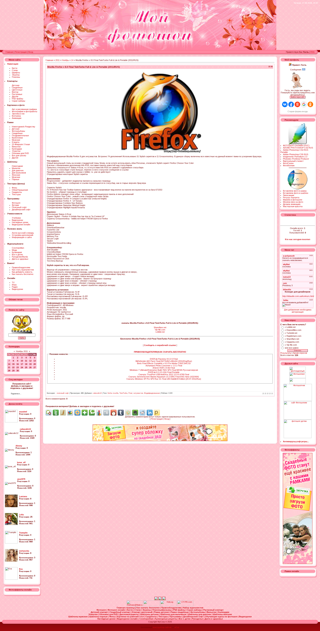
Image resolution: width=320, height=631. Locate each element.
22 (13, 367)
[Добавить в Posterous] (157, 413)
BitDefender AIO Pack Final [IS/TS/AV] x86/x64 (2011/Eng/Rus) (164, 361)
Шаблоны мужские (78, 616)
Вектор (15, 92)
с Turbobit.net (291, 333)
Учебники (16, 218)
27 (35, 367)
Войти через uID (297, 97)
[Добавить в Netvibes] (85, 413)
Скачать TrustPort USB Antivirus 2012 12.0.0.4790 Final (164, 374)
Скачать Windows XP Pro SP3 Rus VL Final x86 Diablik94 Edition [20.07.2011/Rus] (163, 379)
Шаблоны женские (222, 614)
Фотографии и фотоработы (24, 111)
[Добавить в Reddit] (142, 413)
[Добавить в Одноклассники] (128, 413)
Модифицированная (152, 393)
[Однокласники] (29, 394)
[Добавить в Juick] (63, 413)
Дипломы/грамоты (129, 614)
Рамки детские (161, 612)
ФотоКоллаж (288, 165)
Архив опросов (300, 353)
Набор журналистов (193, 608)
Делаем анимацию (291, 204)
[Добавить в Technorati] (92, 413)
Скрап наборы (18, 101)
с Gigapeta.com (292, 342)
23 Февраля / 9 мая (21, 144)
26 (30, 367)
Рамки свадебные (180, 612)
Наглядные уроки (20, 222)
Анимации (16, 118)
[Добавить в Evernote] (135, 413)
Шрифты (16, 72)
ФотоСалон (288, 163)
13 (35, 361)
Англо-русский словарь (23, 233)
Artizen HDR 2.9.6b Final (164, 368)
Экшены (16, 75)
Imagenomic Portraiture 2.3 (295, 156)
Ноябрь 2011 (22, 351)
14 (9, 364)
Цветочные (17, 90)
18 (26, 364)
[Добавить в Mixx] (113, 413)
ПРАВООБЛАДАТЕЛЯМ (145, 352)
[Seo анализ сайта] (185, 605)
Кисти (14, 68)
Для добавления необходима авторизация (297, 311)
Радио (15, 287)
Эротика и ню (18, 114)
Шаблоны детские (149, 614)
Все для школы (19, 155)
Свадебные (17, 87)
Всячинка (16, 116)
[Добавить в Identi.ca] (48, 413)
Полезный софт (19, 207)
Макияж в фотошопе (292, 200)
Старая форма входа (298, 111)
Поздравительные (20, 135)
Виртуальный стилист (293, 161)
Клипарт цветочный (142, 612)
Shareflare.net (160, 327)
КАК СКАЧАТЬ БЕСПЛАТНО (172, 352)
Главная (9, 52)
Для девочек (18, 170)
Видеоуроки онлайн (21, 224)
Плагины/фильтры (162, 610)
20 (35, 364)
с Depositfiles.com (293, 330)
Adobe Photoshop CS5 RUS (295, 154)
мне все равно (292, 348)
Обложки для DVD (20, 153)
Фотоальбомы (18, 131)
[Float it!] (77, 413)
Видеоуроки (17, 220)
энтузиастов (138, 393)
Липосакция (288, 195)
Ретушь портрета (291, 197)
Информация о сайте (22, 237)
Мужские (16, 140)
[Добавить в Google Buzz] (70, 413)
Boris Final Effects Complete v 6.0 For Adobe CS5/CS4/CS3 (164, 363)
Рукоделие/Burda (20, 257)
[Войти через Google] (304, 104)
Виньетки (16, 146)
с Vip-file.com (291, 345)
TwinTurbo (123, 393)
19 (30, 364)
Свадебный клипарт (120, 612)
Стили (15, 70)
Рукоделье (198, 619)
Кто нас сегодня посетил (297, 239)
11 (26, 361)
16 (17, 364)
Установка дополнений (22, 235)
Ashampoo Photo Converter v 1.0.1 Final (164, 365)
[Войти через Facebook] (291, 104)
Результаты (285, 353)
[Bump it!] (99, 413)
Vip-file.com (160, 330)
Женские (16, 175)
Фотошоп (16, 203)
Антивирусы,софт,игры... (296, 441)
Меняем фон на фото (293, 202)
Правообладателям (21, 267)
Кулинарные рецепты (166, 619)
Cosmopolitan (18, 248)
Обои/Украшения (20, 190)
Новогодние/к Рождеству (23, 126)
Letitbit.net (160, 332)
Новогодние (17, 166)
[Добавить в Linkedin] (150, 413)
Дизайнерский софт (21, 209)
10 (22, 361)
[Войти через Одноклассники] (310, 104)
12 (30, 361)
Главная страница (126, 608)
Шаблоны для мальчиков (173, 614)
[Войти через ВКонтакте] (285, 104)
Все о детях (17, 254)
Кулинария (17, 252)
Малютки (16, 168)
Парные (15, 179)
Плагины (16, 77)
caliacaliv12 (97, 393)
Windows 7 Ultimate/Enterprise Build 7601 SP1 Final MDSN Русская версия (164, 370)
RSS (312, 52)
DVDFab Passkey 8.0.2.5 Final (164, 359)
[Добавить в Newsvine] (56, 413)
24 (22, 367)
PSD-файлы (17, 99)
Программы (175, 616)
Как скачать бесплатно (22, 274)
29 (13, 370)
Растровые (17, 94)
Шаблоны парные (98, 616)
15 (13, 364)
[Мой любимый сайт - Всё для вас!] (297, 381)
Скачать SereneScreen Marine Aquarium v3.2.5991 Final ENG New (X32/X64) (164, 377)
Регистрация (21, 52)
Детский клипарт (100, 612)
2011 (57, 60)
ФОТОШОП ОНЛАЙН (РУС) (296, 145)
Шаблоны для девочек (200, 614)
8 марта (15, 142)
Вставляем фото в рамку (295, 191)
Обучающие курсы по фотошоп (221, 616)
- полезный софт (62, 393)
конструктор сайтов (162, 627)
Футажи (15, 205)
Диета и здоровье (20, 259)
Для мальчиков (19, 173)
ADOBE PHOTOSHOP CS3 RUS (298, 148)
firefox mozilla (113, 393)
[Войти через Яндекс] (297, 104)
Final (130, 393)
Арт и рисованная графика (24, 109)
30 (17, 370)
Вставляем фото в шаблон (295, 193)
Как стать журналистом (23, 270)
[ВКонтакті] (25, 394)
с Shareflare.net (292, 339)
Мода (14, 250)
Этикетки (16, 151)
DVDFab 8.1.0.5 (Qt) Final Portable (163, 372)
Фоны (14, 188)
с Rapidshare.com (293, 336)
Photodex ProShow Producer (296, 159)
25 (26, 367)
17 (22, 364)
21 (9, 367)
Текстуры (16, 194)
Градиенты (17, 192)
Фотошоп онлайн (117, 610)
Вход (30, 52)
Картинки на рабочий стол (130, 616)
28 (9, 370)
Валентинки (17, 138)
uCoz (176, 627)
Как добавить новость (22, 272)
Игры (14, 285)
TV (13, 282)
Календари (17, 149)
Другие (15, 96)
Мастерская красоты (293, 206)
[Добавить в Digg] (106, 413)
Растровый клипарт (213, 610)
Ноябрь (65, 60)
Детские (15, 85)
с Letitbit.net (290, 327)
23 (17, 367)
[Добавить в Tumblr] (121, 413)
